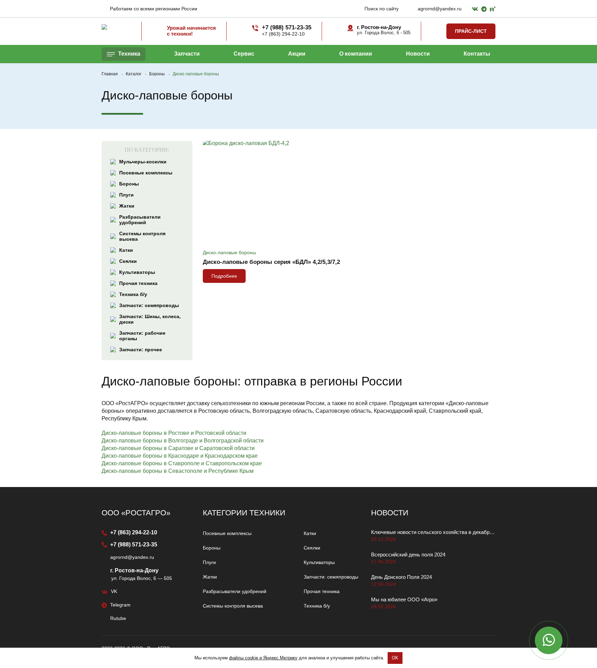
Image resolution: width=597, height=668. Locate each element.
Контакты (477, 54)
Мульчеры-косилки (143, 161)
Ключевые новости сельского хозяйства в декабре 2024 (433, 532)
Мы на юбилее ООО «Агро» (404, 599)
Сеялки (128, 261)
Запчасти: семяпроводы (149, 305)
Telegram (120, 605)
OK (395, 657)
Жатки (126, 206)
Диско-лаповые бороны (229, 252)
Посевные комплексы (145, 172)
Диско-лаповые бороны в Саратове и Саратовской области (178, 448)
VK (113, 591)
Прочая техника (138, 283)
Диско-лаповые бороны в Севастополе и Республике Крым (178, 471)
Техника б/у (133, 294)
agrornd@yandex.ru (439, 8)
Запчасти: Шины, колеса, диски (150, 319)
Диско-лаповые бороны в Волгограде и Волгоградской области (183, 440)
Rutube (117, 618)
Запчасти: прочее (140, 349)
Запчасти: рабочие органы (142, 335)
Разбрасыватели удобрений (140, 219)
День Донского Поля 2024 (401, 577)
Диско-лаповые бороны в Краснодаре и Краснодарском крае (180, 456)
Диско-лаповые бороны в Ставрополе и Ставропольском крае (182, 463)
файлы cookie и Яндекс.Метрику (263, 657)
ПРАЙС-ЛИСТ (471, 31)
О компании (355, 54)
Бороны (129, 184)
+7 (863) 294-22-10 (133, 532)
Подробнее (224, 276)
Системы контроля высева (142, 236)
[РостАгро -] (116, 27)
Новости (418, 54)
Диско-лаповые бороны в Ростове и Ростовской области (174, 433)
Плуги (126, 195)
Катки (126, 250)
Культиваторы (137, 272)
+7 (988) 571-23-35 (133, 544)
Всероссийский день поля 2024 (408, 554)
